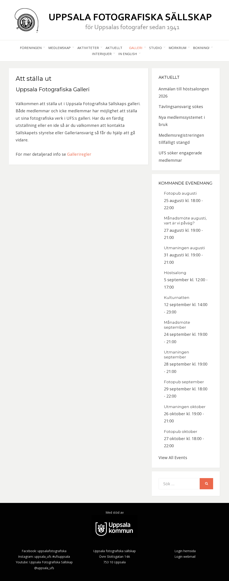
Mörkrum (177, 47)
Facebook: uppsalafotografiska (44, 551)
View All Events (173, 457)
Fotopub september (184, 382)
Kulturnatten (176, 297)
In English (127, 53)
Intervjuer (102, 53)
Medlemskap (59, 47)
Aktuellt (114, 47)
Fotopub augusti (180, 193)
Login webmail (184, 556)
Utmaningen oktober (185, 406)
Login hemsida (185, 551)
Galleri (135, 47)
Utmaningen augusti (184, 248)
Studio (155, 47)
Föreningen (31, 47)
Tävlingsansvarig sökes (181, 106)
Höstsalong (175, 272)
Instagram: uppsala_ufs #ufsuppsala (44, 556)
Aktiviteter (88, 47)
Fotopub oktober (180, 431)
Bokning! (201, 47)
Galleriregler (79, 154)
